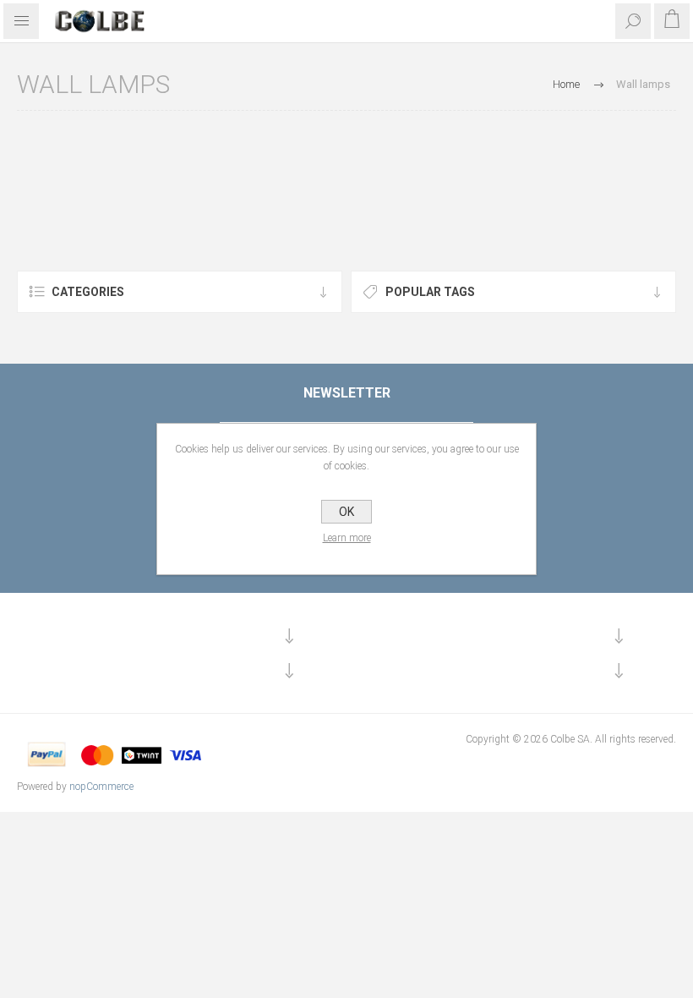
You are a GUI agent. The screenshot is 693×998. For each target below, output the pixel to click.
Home (566, 84)
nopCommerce (101, 786)
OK (346, 511)
